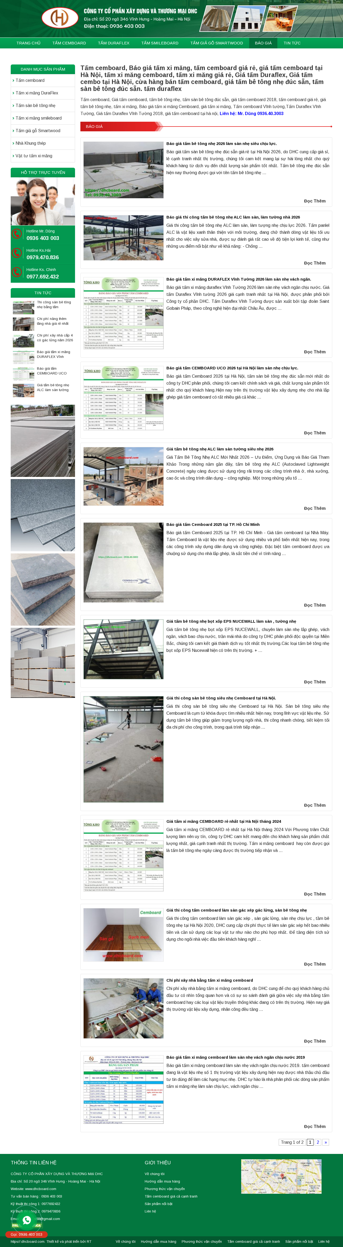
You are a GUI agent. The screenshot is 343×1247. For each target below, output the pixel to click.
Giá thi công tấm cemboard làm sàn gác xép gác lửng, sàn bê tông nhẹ (236, 910)
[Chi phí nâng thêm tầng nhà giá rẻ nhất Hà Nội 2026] (23, 324)
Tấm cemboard (30, 80)
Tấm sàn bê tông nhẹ (35, 105)
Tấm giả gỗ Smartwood (38, 130)
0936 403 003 (43, 238)
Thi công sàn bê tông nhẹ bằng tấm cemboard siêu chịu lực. (54, 304)
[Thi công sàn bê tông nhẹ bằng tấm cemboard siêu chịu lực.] (23, 307)
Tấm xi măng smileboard (39, 118)
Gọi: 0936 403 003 (26, 1234)
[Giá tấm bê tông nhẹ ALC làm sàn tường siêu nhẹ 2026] (23, 390)
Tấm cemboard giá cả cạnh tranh (171, 1196)
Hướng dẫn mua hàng (162, 1181)
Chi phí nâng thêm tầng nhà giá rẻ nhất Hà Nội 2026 (52, 321)
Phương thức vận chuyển (165, 1189)
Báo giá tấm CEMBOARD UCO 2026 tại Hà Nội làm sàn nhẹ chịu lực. (232, 368)
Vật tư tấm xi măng (34, 156)
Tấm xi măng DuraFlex (37, 93)
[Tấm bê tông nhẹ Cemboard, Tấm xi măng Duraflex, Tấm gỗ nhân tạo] (171, 18)
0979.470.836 (43, 257)
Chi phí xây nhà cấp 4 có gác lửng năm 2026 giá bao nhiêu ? (55, 338)
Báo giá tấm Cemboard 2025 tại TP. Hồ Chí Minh (213, 524)
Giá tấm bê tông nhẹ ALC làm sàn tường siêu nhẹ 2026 (219, 449)
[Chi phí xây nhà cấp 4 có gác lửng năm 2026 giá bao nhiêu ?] (23, 340)
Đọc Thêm (315, 201)
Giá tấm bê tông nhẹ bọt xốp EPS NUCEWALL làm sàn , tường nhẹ (231, 621)
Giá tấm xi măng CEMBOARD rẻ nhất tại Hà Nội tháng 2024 (223, 821)
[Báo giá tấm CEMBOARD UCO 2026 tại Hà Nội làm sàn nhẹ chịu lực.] (23, 374)
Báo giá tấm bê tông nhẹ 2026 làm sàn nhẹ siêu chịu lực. (221, 143)
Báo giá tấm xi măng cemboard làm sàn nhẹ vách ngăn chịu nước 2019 (235, 1057)
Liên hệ (150, 1211)
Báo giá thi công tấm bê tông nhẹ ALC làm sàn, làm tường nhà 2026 (233, 217)
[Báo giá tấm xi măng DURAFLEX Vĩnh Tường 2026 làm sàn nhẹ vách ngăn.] (23, 357)
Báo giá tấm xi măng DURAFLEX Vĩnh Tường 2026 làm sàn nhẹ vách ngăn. (238, 279)
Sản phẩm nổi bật (158, 1204)
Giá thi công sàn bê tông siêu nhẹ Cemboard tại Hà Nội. (221, 698)
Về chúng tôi (155, 1174)
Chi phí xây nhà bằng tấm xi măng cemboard (209, 980)
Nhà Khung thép (31, 143)
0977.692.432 (43, 277)
